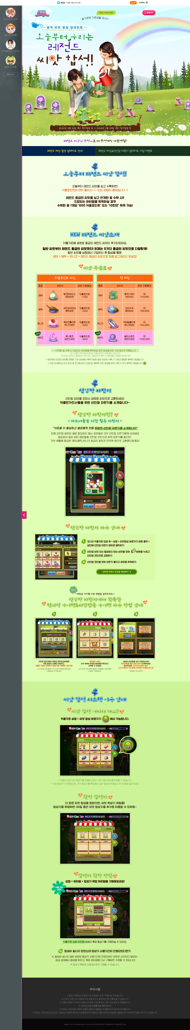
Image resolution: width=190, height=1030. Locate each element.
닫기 (3, 515)
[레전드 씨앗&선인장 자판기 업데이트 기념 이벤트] (125, 151)
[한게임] (48, 3)
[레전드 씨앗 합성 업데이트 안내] (65, 151)
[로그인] (133, 2)
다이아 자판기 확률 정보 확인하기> (96, 1006)
